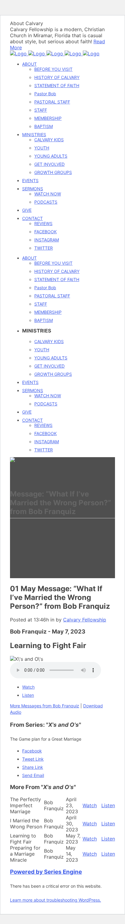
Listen (28, 695)
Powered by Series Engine (46, 871)
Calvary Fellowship (84, 620)
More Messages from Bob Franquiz (44, 705)
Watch (28, 687)
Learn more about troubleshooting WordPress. (55, 900)
